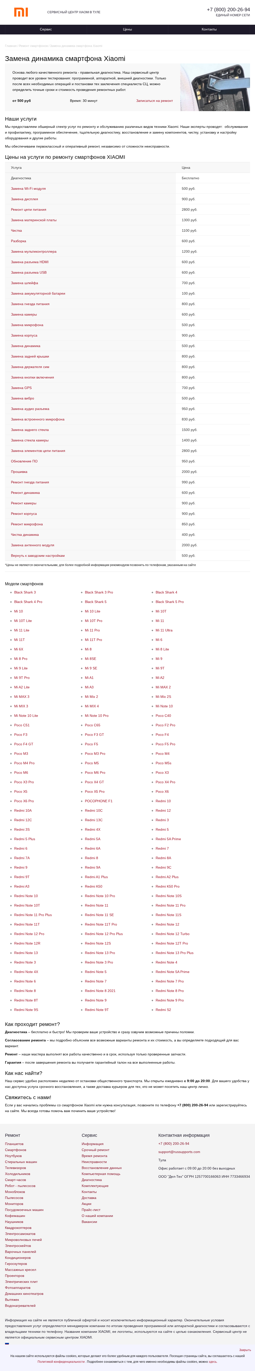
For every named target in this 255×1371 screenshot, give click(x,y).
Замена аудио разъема (30, 409)
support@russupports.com (179, 1152)
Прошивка (19, 472)
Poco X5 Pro (95, 791)
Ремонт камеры (23, 503)
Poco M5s (163, 763)
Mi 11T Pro (93, 640)
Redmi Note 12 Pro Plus (104, 934)
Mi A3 (89, 687)
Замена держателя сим (30, 367)
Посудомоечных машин (24, 1210)
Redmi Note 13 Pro (100, 953)
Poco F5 (91, 744)
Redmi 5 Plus (24, 839)
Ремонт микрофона (27, 524)
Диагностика (92, 1180)
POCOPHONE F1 (99, 801)
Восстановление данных (102, 1168)
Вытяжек (12, 1300)
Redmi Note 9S (26, 1010)
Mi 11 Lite (21, 630)
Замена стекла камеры (30, 440)
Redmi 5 (162, 829)
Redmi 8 (91, 858)
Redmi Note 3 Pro (99, 962)
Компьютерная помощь (101, 1174)
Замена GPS (21, 388)
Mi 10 (18, 611)
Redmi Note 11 (96, 905)
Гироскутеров (16, 1264)
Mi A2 (160, 678)
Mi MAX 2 (163, 687)
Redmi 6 (20, 848)
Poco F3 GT (94, 735)
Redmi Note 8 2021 (100, 991)
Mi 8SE (90, 659)
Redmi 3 (162, 820)
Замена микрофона (27, 325)
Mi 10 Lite (92, 611)
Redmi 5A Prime (168, 839)
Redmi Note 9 (96, 1000)
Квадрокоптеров (18, 1228)
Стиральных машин (21, 1162)
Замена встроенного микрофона (37, 419)
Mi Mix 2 (91, 697)
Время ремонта (94, 1156)
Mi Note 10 (164, 706)
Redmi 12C (23, 820)
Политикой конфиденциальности (61, 1362)
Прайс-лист (91, 1210)
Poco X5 (20, 791)
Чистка (16, 230)
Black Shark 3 (25, 592)
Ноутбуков (13, 1156)
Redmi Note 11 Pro (171, 905)
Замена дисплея (24, 199)
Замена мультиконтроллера (34, 251)
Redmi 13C (94, 820)
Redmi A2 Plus (167, 877)
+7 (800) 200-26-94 (228, 9)
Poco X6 (162, 791)
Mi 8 (88, 649)
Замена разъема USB (29, 272)
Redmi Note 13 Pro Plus (174, 953)
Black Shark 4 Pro (28, 602)
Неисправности (94, 1162)
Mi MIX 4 (92, 706)
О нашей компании (97, 1216)
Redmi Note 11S (168, 915)
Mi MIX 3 (21, 706)
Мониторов (14, 1204)
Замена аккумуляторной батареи (38, 293)
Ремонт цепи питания (28, 209)
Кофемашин (15, 1216)
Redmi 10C (94, 810)
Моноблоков (15, 1192)
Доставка (89, 1198)
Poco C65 (92, 725)
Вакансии (89, 1222)
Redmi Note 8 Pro (170, 991)
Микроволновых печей (23, 1240)
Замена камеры (24, 314)
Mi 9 (159, 659)
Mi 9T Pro (22, 678)
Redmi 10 (163, 801)
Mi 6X (18, 649)
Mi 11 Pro (92, 630)
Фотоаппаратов (17, 1288)
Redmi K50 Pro (168, 886)
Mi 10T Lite (23, 621)
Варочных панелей (20, 1252)
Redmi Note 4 (166, 962)
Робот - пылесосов (20, 1186)
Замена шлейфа (24, 283)
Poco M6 (21, 773)
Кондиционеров (18, 1258)
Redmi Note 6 (25, 981)
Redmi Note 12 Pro (29, 934)
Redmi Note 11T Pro (101, 924)
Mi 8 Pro (20, 659)
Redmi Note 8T (26, 1000)
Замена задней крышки (30, 356)
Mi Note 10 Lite (26, 716)
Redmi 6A (92, 848)
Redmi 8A (163, 858)
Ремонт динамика (25, 493)
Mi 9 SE (91, 668)
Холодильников (17, 1174)
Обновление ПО (24, 461)
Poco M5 (92, 763)
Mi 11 (160, 621)
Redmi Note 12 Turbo (173, 934)
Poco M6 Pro (95, 773)
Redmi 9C (163, 867)
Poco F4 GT (23, 744)
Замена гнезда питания (30, 304)
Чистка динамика (25, 535)
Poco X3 (162, 773)
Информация (93, 1144)
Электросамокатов (20, 1234)
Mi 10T (161, 611)
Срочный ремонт (95, 1150)
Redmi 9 (20, 867)
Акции (86, 1204)
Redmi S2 (163, 1010)
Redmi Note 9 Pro (170, 1000)
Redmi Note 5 (96, 972)
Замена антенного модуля (32, 545)
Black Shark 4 (166, 592)
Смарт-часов (15, 1180)
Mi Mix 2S (163, 697)
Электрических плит (21, 1282)
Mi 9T (160, 668)
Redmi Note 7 (96, 981)
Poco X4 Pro (165, 782)
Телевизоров (15, 1168)
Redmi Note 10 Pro (100, 896)
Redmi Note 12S (98, 943)
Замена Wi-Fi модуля (28, 189)
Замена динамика (25, 346)
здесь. (213, 1362)
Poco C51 (22, 725)
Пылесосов (14, 1198)
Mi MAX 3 (21, 697)
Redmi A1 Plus (96, 877)
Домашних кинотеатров (24, 1294)
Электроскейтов (18, 1246)
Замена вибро (22, 398)
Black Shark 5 (96, 602)
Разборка (18, 241)
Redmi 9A (92, 867)
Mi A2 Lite (22, 687)
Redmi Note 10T (27, 905)
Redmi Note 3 (25, 962)
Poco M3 (21, 754)
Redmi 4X (92, 829)
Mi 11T (19, 640)
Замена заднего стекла (30, 430)
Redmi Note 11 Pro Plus (33, 915)
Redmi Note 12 (167, 924)
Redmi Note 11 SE (99, 915)
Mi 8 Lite (162, 649)
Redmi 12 (163, 810)
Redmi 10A (23, 810)
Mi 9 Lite (21, 668)
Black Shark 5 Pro (170, 602)
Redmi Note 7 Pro (170, 981)
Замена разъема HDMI (30, 262)
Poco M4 (163, 754)
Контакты (209, 29)
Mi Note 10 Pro (97, 716)
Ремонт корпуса (24, 514)
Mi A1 (89, 678)
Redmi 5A (92, 839)
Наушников (14, 1222)
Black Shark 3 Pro (99, 592)
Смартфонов (15, 1150)
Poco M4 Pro (24, 763)
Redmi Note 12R (27, 943)
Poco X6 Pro (24, 801)
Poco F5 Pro (165, 744)
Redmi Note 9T (97, 1010)
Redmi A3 (21, 886)
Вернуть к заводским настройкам (38, 556)
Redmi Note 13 (26, 953)
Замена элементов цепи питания (38, 451)
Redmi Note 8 (25, 991)
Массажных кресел (20, 1270)
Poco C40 (163, 716)
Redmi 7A (22, 858)
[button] (245, 1350)
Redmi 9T (22, 877)
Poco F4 (162, 735)
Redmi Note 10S (169, 896)
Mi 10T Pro (93, 621)
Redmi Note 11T (27, 924)
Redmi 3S (22, 829)
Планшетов (14, 1144)
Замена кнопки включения (32, 377)
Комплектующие (95, 1186)
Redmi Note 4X (26, 972)
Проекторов (14, 1276)
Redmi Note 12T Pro (172, 943)
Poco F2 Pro (165, 725)
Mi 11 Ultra (164, 630)
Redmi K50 (93, 886)
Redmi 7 (162, 848)
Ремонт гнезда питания (30, 482)
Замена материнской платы (34, 220)
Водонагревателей (20, 1306)
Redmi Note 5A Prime (173, 972)
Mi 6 (159, 640)
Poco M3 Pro (95, 754)
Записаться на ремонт (154, 101)
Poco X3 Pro (24, 782)
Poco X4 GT (94, 782)
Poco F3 (20, 735)
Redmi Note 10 (26, 896)
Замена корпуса (24, 335)
